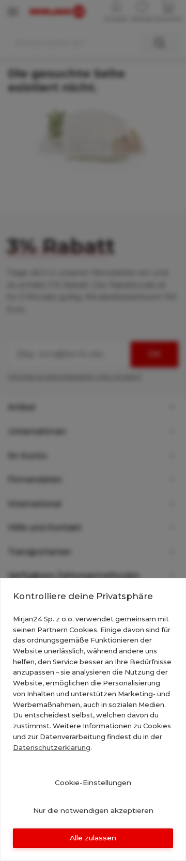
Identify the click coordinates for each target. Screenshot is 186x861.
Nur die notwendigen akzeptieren (93, 810)
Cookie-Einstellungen (93, 782)
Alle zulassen (93, 838)
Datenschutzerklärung (51, 747)
